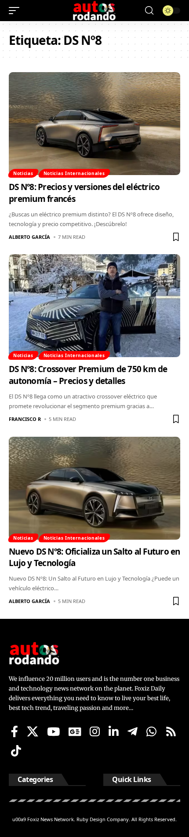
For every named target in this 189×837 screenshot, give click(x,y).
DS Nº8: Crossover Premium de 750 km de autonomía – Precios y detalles (88, 375)
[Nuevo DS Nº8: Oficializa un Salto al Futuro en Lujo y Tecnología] (94, 488)
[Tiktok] (16, 750)
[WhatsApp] (151, 731)
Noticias (23, 173)
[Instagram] (94, 731)
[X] (32, 731)
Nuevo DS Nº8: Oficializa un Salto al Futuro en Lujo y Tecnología (94, 557)
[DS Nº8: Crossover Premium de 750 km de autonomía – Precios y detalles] (94, 305)
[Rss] (171, 731)
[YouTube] (53, 731)
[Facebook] (14, 731)
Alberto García (29, 237)
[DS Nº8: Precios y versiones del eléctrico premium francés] (94, 123)
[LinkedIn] (113, 731)
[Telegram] (132, 731)
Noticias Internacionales (74, 173)
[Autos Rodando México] (94, 10)
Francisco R (25, 419)
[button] (16, 10)
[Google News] (74, 731)
